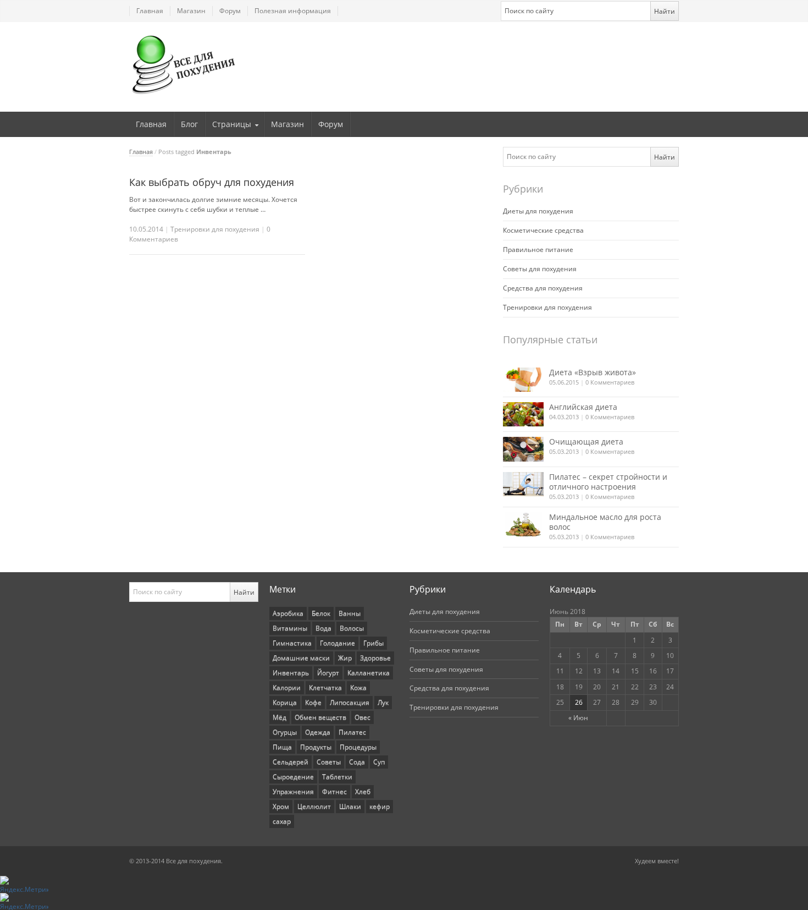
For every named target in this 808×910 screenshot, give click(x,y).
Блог (189, 124)
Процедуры (358, 747)
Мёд (279, 717)
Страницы (231, 124)
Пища (282, 747)
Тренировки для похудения (214, 229)
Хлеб (362, 791)
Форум (230, 10)
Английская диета (583, 407)
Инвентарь (291, 672)
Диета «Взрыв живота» (592, 372)
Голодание (337, 643)
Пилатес (352, 732)
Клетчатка (325, 687)
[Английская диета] (523, 414)
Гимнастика (292, 643)
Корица (285, 702)
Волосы (352, 628)
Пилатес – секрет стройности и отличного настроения (608, 482)
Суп (379, 761)
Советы (329, 761)
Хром (281, 806)
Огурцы (285, 732)
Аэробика (288, 613)
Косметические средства (543, 230)
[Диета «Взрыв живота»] (523, 380)
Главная (149, 10)
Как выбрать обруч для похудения (211, 182)
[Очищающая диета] (523, 449)
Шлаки (350, 806)
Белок (321, 613)
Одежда (317, 732)
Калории (287, 687)
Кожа (358, 687)
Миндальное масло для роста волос (605, 522)
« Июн (578, 717)
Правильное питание (538, 249)
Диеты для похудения (538, 211)
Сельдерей (290, 761)
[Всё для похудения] (184, 64)
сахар (282, 821)
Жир (345, 657)
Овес (362, 717)
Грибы (373, 643)
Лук (383, 702)
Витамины (290, 628)
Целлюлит (314, 806)
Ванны (350, 613)
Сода (357, 761)
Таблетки (337, 776)
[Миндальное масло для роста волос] (523, 524)
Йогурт (328, 672)
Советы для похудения (540, 268)
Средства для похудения (543, 288)
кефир (379, 806)
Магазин (191, 10)
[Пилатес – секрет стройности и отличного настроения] (523, 484)
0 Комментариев (609, 382)
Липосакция (349, 702)
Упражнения (293, 791)
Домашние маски (301, 657)
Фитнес (334, 791)
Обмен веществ (320, 717)
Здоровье (375, 657)
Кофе (313, 702)
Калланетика (368, 672)
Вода (323, 628)
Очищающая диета (586, 441)
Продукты (315, 747)
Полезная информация (292, 10)
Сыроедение (293, 776)
